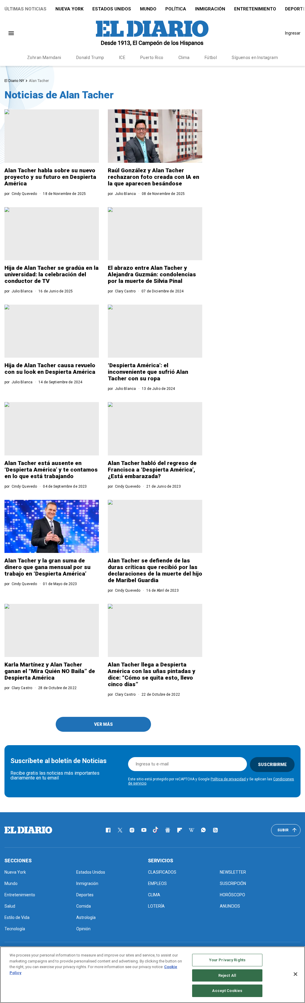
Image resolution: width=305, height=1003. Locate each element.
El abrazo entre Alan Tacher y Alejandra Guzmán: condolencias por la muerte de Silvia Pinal (152, 274)
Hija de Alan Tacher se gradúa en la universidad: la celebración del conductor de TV (51, 274)
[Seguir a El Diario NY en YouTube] (144, 830)
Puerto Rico (152, 57)
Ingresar (293, 33)
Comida (83, 906)
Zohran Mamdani (44, 57)
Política (175, 9)
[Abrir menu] (11, 33)
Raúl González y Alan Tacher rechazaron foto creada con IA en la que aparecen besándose (153, 177)
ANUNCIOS (230, 906)
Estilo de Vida (16, 917)
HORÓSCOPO (232, 894)
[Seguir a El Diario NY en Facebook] (108, 830)
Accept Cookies (227, 990)
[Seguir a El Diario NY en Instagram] (132, 830)
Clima (184, 57)
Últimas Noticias (25, 9)
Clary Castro (125, 291)
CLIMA (154, 894)
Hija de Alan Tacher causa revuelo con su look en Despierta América (49, 368)
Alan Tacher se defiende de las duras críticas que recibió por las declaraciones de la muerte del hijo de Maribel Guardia (155, 570)
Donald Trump (90, 57)
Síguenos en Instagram (255, 57)
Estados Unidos (111, 9)
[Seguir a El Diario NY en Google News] (168, 830)
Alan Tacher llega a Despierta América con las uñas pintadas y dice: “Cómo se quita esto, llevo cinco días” (151, 674)
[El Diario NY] (152, 33)
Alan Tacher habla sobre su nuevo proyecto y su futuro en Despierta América (50, 177)
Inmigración (210, 9)
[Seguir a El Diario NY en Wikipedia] (191, 830)
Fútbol (211, 57)
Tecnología (14, 928)
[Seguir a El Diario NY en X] (120, 830)
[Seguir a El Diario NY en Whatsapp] (203, 830)
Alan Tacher (39, 80)
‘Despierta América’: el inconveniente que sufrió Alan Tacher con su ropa (148, 372)
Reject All (227, 975)
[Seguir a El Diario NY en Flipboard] (180, 830)
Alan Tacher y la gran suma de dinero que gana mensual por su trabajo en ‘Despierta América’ (47, 567)
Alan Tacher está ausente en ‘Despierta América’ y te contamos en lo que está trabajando (51, 470)
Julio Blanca (125, 194)
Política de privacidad (228, 779)
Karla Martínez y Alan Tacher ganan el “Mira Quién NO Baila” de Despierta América (49, 671)
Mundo (148, 9)
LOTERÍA (156, 906)
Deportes (85, 894)
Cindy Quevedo (24, 194)
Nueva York (69, 9)
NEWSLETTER (233, 872)
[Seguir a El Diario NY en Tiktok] (156, 830)
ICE (122, 57)
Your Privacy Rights (227, 960)
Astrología (86, 917)
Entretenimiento (255, 9)
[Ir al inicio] (28, 830)
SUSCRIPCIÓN (233, 883)
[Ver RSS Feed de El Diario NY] (215, 830)
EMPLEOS (157, 883)
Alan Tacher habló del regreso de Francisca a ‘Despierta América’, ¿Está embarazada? (152, 470)
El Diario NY (14, 80)
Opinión (83, 928)
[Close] (295, 974)
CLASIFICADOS (162, 872)
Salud (9, 906)
